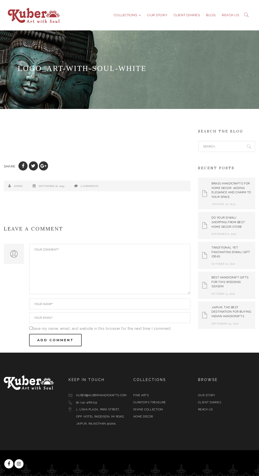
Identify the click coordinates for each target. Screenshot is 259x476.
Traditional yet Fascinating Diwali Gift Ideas (230, 252)
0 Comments (89, 186)
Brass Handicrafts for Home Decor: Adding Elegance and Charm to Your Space (231, 190)
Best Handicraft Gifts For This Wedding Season (230, 282)
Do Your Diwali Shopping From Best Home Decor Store (228, 222)
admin (18, 186)
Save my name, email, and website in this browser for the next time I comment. (101, 329)
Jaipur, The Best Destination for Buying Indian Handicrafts (231, 312)
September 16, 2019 (51, 186)
